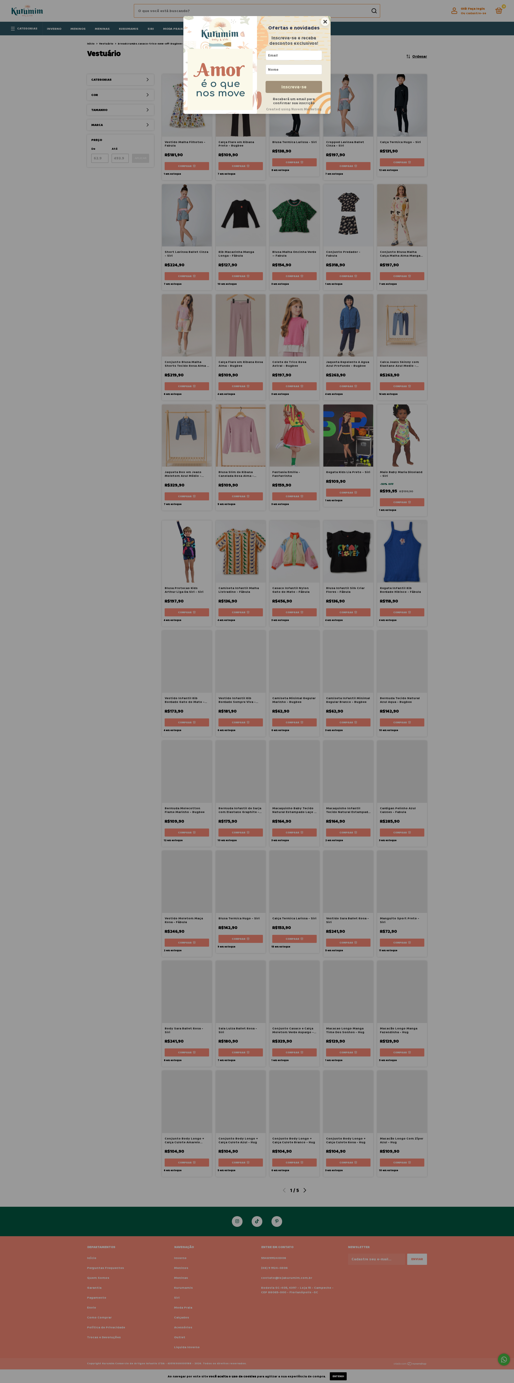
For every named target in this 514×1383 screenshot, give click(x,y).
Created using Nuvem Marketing (294, 109)
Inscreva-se (294, 87)
